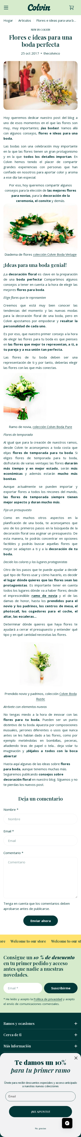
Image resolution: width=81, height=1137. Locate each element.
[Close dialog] (76, 1058)
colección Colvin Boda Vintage (55, 254)
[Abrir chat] (67, 1123)
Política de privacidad (48, 999)
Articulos (24, 20)
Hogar (8, 20)
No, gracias (40, 1128)
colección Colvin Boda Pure (52, 427)
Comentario (13, 853)
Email (8, 831)
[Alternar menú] (6, 7)
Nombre (10, 809)
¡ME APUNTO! (40, 1111)
